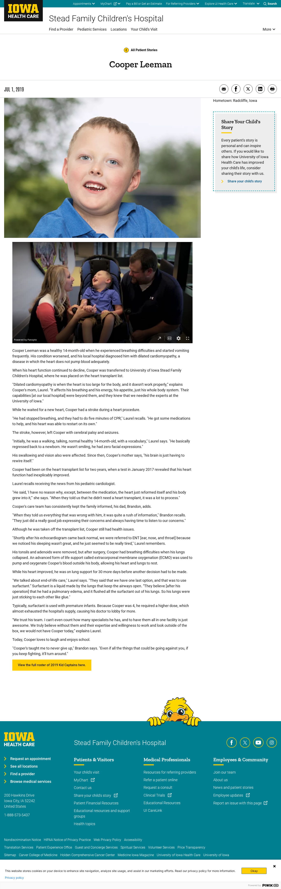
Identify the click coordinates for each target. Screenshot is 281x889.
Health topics (84, 824)
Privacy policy (14, 877)
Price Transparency (191, 847)
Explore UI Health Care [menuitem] (219, 3)
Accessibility (133, 840)
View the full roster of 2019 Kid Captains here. (52, 665)
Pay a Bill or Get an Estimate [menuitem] (144, 3)
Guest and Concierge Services (96, 847)
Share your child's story (245, 181)
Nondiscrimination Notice (22, 840)
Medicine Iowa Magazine (136, 855)
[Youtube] (258, 742)
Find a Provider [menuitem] (61, 29)
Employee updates (228, 795)
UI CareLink (153, 810)
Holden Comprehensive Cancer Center (87, 855)
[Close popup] (274, 866)
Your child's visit (86, 772)
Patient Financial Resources (96, 803)
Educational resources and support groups (102, 813)
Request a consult (158, 787)
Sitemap (10, 855)
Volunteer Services (161, 847)
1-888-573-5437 (17, 815)
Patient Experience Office (54, 847)
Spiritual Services (133, 847)
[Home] (23, 10)
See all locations (24, 766)
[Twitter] (245, 742)
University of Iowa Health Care (178, 855)
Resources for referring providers (170, 772)
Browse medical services (30, 781)
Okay (254, 871)
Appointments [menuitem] (82, 3)
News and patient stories (233, 787)
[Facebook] (231, 742)
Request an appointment (30, 759)
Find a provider (22, 774)
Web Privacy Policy (107, 840)
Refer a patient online (161, 780)
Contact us (83, 787)
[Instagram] (272, 742)
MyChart (81, 780)
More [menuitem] (267, 29)
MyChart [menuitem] (106, 3)
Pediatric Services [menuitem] (92, 29)
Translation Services (18, 847)
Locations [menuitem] (119, 29)
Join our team (224, 772)
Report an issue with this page (237, 803)
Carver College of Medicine (38, 855)
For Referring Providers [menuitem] (180, 3)
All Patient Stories (144, 50)
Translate (249, 3)
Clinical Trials (155, 795)
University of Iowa (216, 855)
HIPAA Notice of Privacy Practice (67, 840)
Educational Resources (162, 803)
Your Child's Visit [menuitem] (144, 29)
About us (220, 780)
